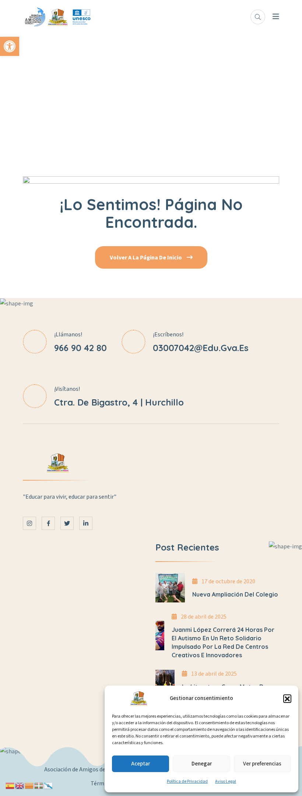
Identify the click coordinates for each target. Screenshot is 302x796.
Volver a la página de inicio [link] (146, 258)
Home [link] (151, 99)
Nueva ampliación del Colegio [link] (235, 594)
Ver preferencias (262, 764)
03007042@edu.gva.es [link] (201, 347)
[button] (287, 698)
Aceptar (140, 764)
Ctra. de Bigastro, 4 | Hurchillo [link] (119, 402)
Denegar (202, 764)
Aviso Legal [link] (225, 781)
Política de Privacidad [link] (187, 781)
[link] (9, 46)
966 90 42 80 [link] (80, 347)
